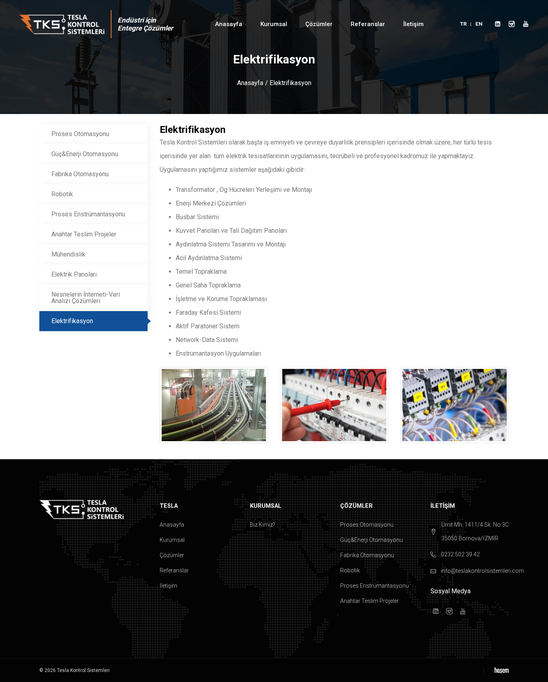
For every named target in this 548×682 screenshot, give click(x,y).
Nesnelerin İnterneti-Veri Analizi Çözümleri (85, 298)
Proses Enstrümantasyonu (88, 214)
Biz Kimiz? (262, 524)
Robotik (62, 194)
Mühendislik (68, 254)
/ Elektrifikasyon (288, 83)
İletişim (413, 24)
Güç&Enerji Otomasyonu (84, 154)
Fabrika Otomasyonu (80, 174)
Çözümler (172, 555)
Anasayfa (228, 24)
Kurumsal (172, 540)
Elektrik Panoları (74, 274)
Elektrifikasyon (72, 321)
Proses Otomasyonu (80, 134)
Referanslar (174, 570)
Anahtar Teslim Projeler (83, 234)
